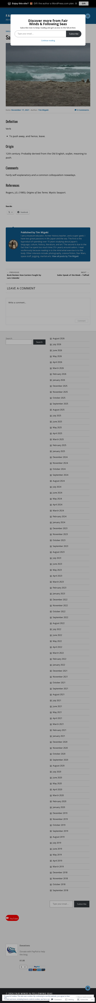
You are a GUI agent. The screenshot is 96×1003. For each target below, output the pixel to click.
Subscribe (73, 33)
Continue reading (48, 40)
